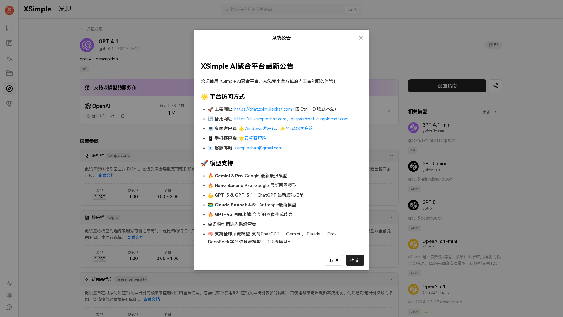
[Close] (361, 38)
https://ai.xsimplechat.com (260, 119)
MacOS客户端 (299, 128)
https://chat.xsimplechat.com (263, 109)
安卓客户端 (255, 138)
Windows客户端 (260, 128)
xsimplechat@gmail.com (258, 148)
